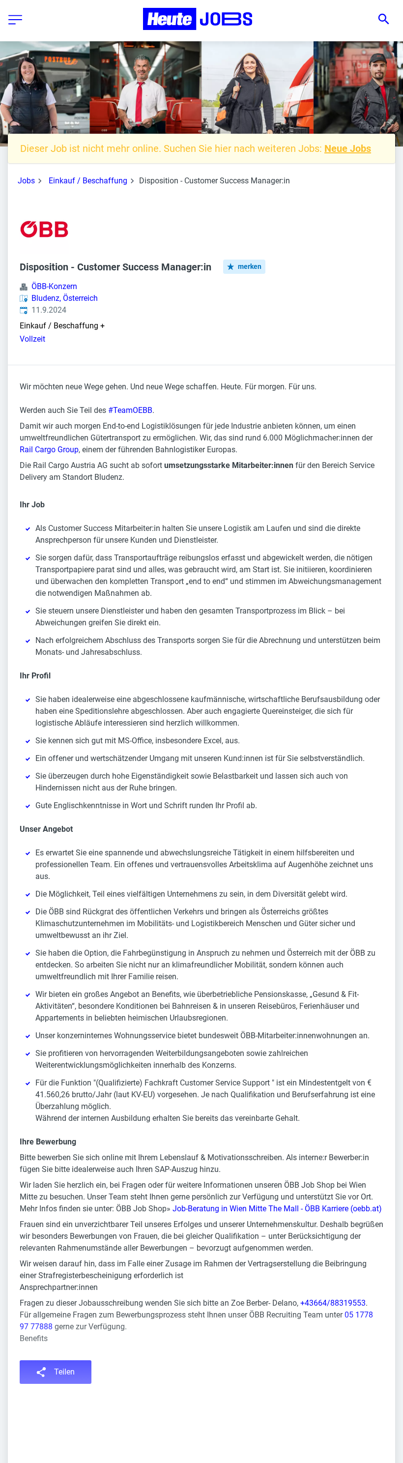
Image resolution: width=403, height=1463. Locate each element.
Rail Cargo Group (49, 449)
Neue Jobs (347, 148)
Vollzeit (32, 339)
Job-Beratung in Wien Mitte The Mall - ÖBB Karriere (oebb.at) (277, 1208)
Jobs (26, 180)
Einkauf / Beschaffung (88, 180)
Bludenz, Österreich (64, 298)
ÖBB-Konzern (54, 286)
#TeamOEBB (130, 410)
